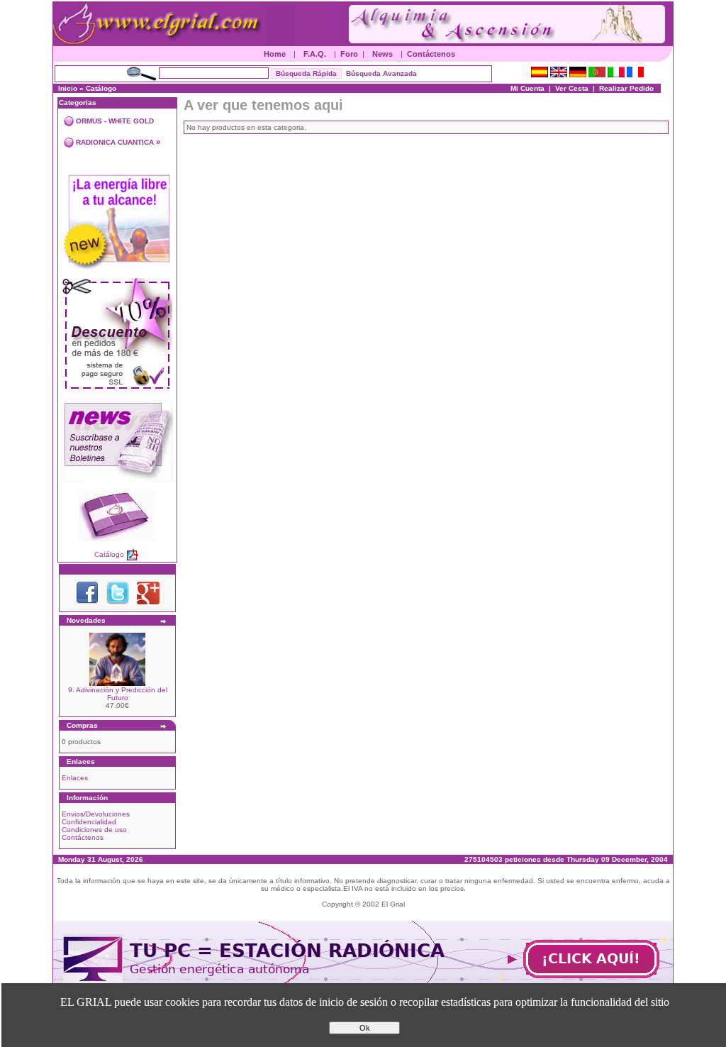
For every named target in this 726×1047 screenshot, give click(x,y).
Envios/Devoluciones (96, 814)
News (382, 54)
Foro (349, 54)
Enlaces (75, 778)
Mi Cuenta (527, 88)
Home (275, 54)
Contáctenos (431, 54)
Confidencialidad (89, 822)
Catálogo (101, 88)
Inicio (67, 88)
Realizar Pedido (626, 88)
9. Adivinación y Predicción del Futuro (117, 694)
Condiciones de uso (94, 829)
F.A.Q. (314, 54)
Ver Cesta (571, 88)
